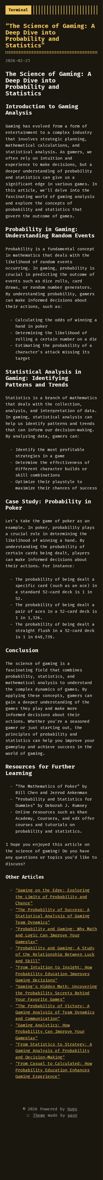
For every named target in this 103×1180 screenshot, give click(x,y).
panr (72, 1115)
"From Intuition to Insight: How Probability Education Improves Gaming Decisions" (53, 974)
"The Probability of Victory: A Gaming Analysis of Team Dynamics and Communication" (54, 1012)
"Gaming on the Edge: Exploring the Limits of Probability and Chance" (52, 896)
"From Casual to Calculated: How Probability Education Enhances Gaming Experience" (53, 1070)
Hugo (72, 1109)
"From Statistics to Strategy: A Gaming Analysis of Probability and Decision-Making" (53, 1051)
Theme (39, 1115)
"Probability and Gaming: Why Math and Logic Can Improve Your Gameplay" (56, 935)
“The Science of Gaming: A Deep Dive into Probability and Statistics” (50, 35)
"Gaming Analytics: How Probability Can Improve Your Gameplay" (50, 1031)
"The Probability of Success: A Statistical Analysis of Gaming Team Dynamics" (52, 916)
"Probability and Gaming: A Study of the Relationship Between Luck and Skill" (54, 954)
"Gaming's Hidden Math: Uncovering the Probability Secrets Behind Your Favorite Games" (56, 993)
